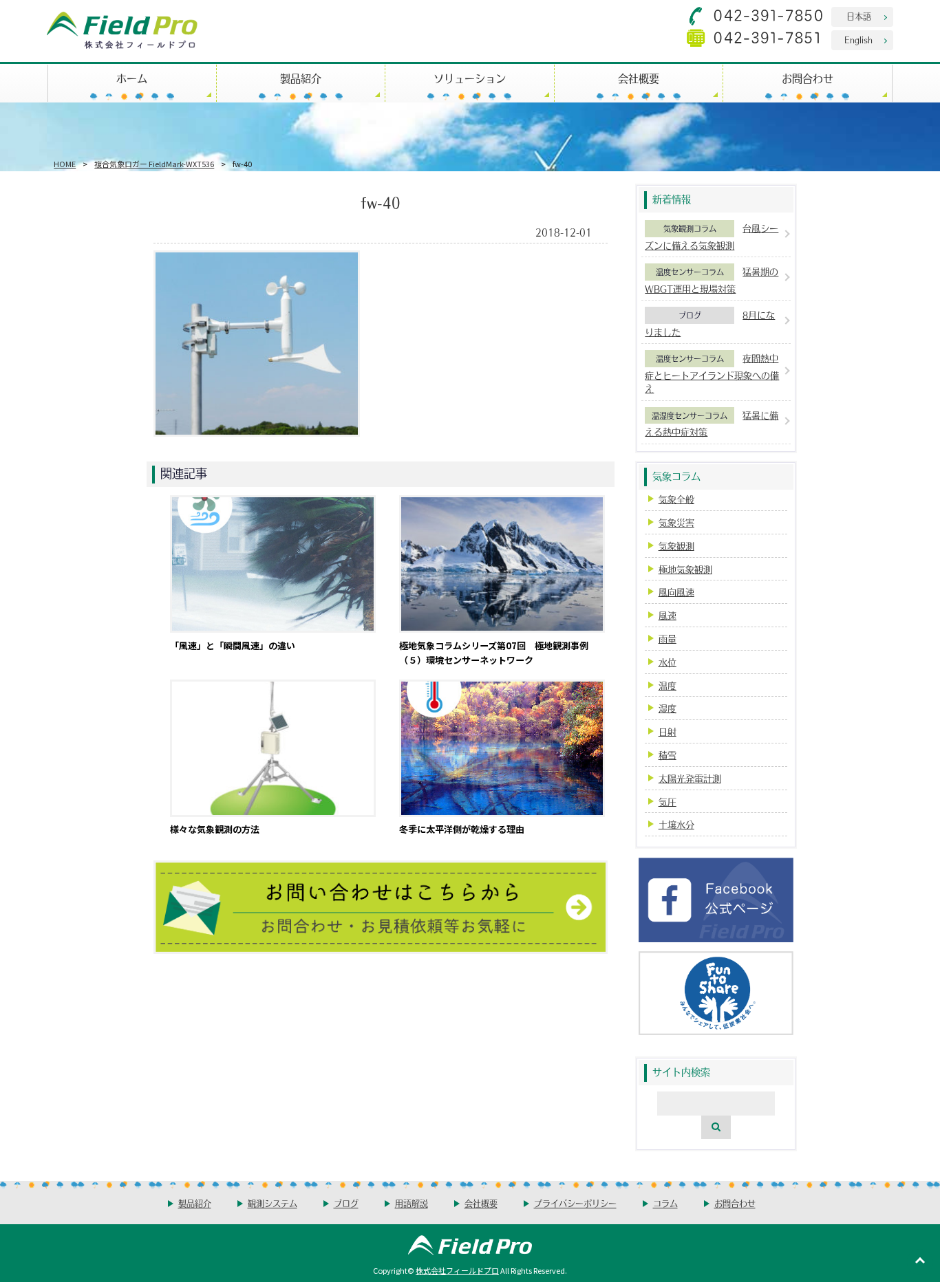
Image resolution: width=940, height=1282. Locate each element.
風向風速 (676, 592)
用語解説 (411, 1203)
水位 (667, 662)
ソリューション (470, 78)
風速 (667, 615)
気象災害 (676, 522)
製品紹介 (300, 78)
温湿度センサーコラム (689, 415)
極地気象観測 (685, 569)
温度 (667, 685)
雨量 (667, 638)
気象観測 (676, 546)
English (858, 39)
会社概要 (638, 78)
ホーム (131, 78)
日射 (667, 731)
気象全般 (676, 499)
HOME (65, 163)
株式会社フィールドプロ (457, 1270)
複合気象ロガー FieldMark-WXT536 (154, 163)
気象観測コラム (689, 228)
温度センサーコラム (690, 271)
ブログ (690, 315)
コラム (665, 1203)
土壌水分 (676, 824)
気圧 (667, 801)
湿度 (667, 708)
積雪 (667, 755)
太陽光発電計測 (690, 778)
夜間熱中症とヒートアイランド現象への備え (712, 373)
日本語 (858, 16)
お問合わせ (807, 78)
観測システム (272, 1203)
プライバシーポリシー (575, 1203)
